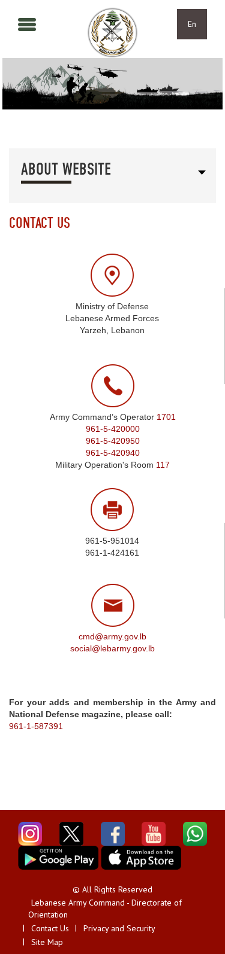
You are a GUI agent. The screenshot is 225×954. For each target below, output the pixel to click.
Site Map (47, 942)
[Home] (112, 32)
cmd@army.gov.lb (112, 636)
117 (163, 465)
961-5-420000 (113, 429)
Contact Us (50, 928)
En (192, 24)
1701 (166, 417)
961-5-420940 (113, 453)
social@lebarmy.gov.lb (112, 648)
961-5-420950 (113, 441)
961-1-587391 (36, 726)
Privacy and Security (119, 928)
